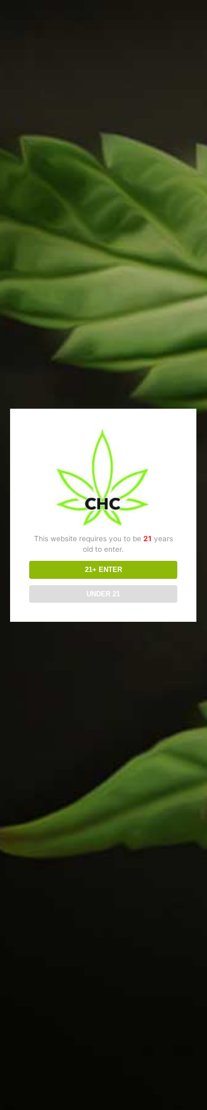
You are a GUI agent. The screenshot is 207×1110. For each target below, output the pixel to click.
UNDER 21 (103, 594)
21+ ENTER (103, 570)
